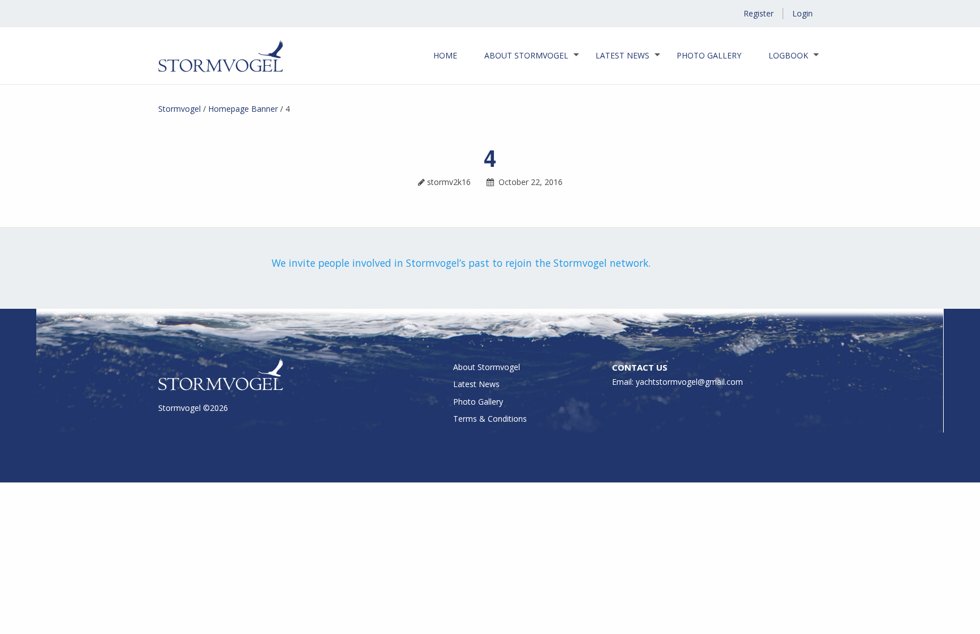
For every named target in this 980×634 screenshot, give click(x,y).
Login (802, 13)
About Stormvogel (526, 55)
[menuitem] (445, 55)
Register (759, 13)
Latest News (622, 55)
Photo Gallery (709, 55)
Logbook (788, 55)
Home (445, 55)
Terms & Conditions (490, 418)
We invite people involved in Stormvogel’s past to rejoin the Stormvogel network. (461, 263)
